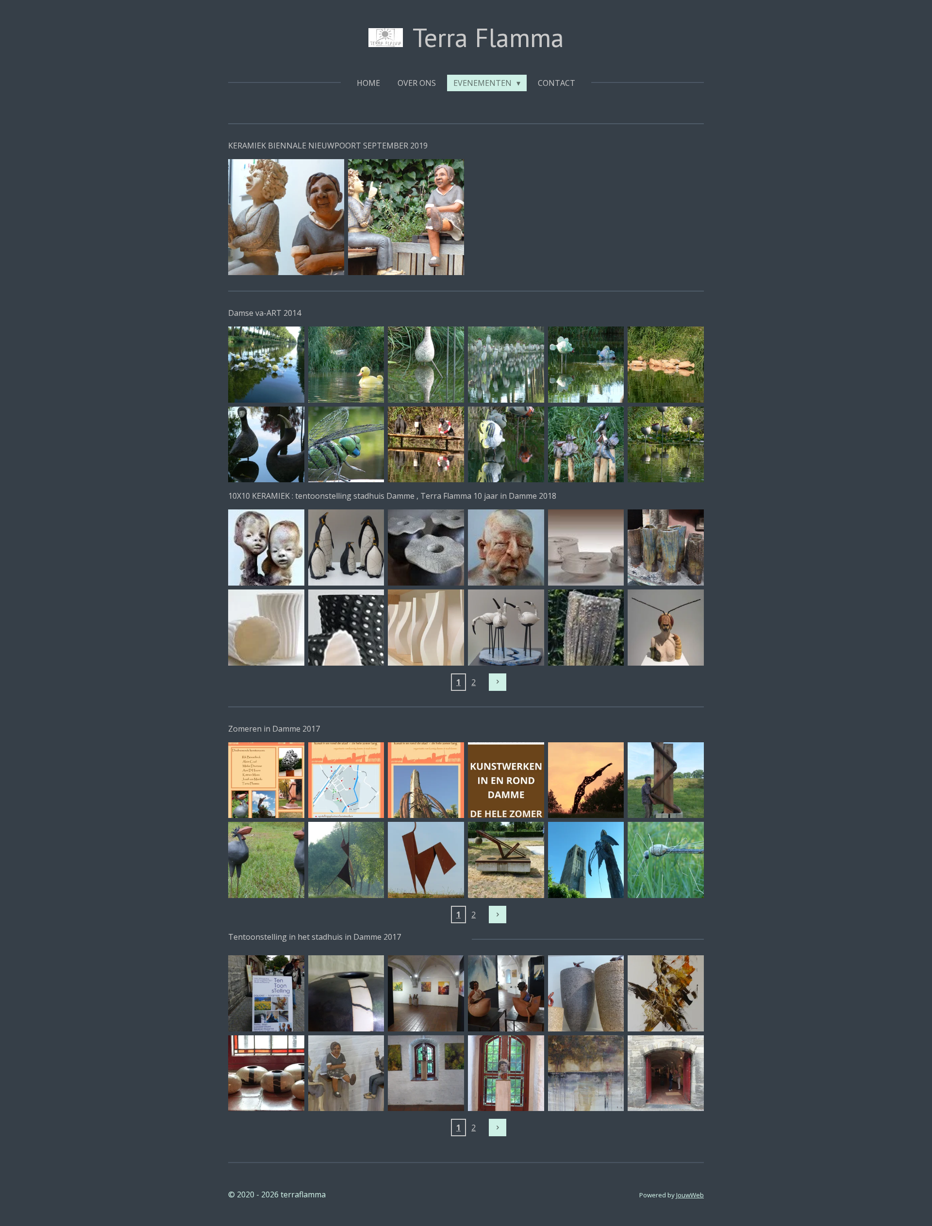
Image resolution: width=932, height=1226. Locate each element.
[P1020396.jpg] (666, 780)
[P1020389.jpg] (426, 860)
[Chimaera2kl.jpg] (266, 547)
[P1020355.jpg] (666, 860)
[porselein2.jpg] (426, 628)
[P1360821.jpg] (266, 445)
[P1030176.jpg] (426, 1073)
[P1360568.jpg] (506, 365)
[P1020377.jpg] (506, 860)
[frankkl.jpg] (506, 547)
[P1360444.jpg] (426, 365)
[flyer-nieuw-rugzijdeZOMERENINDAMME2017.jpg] (266, 780)
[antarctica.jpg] (346, 547)
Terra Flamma (488, 37)
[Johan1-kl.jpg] (586, 547)
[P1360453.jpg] (506, 445)
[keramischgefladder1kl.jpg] (426, 547)
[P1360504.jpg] (666, 445)
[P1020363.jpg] (586, 993)
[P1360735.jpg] (426, 445)
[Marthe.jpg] (666, 547)
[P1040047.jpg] (406, 217)
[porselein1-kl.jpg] (266, 628)
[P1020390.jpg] (346, 860)
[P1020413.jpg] (266, 860)
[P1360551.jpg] (586, 445)
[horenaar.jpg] (666, 628)
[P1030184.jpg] (506, 993)
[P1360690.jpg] (586, 365)
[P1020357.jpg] (286, 217)
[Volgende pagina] (497, 682)
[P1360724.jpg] (666, 365)
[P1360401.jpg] (266, 365)
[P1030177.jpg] (506, 1073)
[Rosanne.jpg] (666, 993)
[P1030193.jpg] (266, 993)
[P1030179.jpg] (346, 1073)
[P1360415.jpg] (346, 365)
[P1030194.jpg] (666, 1073)
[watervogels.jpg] (506, 628)
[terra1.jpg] (346, 993)
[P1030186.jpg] (426, 993)
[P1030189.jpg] (586, 1073)
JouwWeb (690, 1195)
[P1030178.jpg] (266, 1073)
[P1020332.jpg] (586, 860)
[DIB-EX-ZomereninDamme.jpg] (506, 780)
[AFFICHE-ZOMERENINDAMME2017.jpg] (426, 780)
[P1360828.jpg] (346, 445)
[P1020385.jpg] (586, 780)
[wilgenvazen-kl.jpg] (586, 628)
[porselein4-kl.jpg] (346, 628)
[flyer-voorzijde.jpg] (346, 780)
